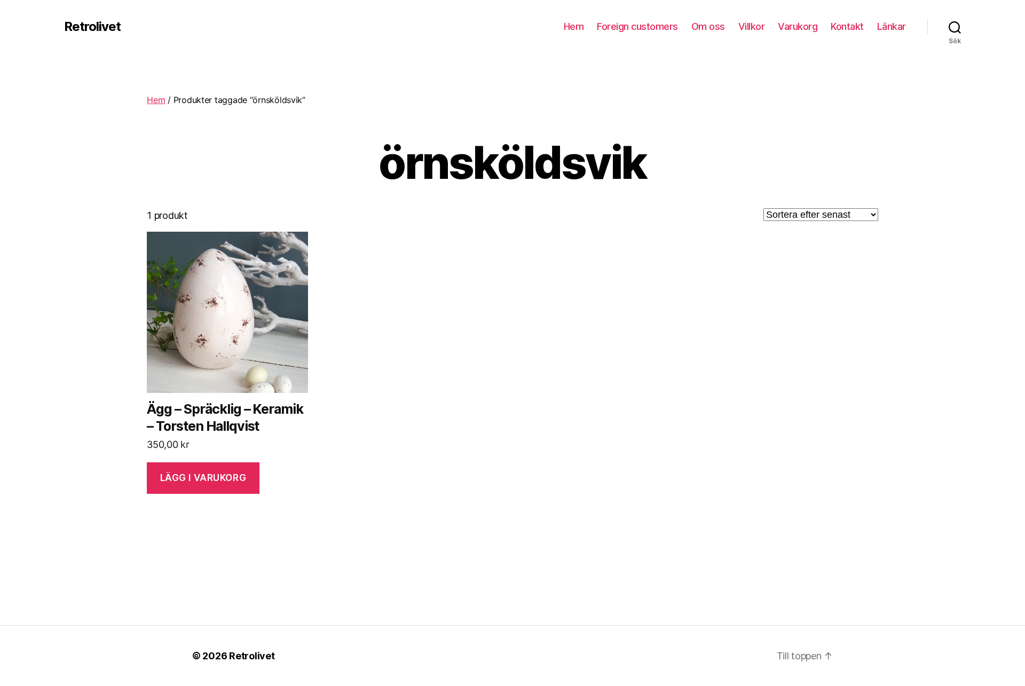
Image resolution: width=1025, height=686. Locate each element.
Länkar (891, 26)
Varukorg (797, 26)
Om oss (708, 26)
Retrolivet (92, 26)
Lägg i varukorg (203, 477)
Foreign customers (637, 26)
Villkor (751, 26)
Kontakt (847, 26)
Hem (574, 26)
